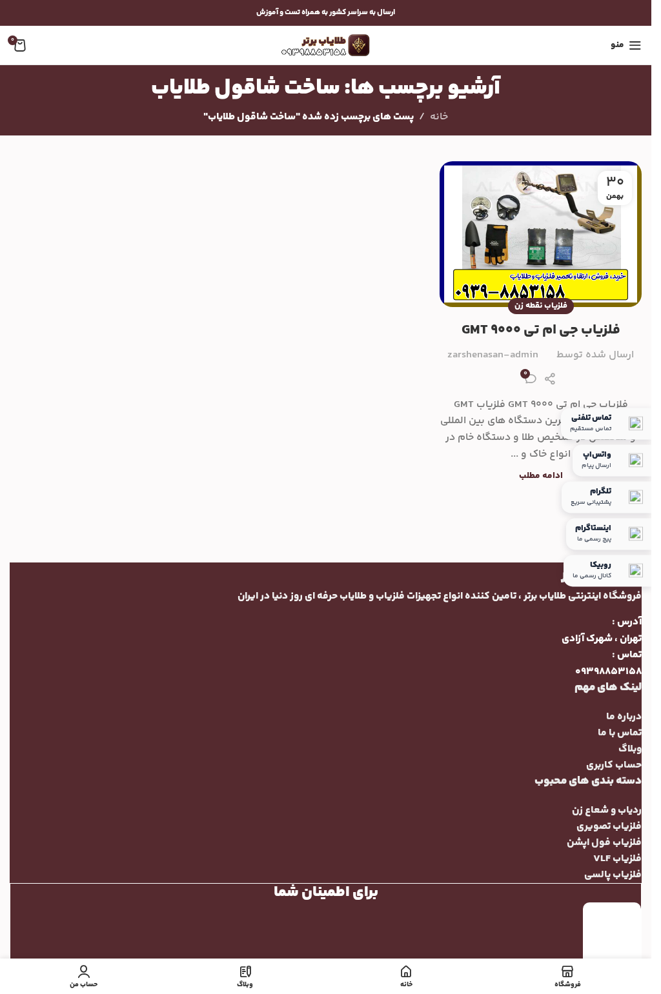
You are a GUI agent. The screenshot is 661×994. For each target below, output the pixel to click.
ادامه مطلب (541, 476)
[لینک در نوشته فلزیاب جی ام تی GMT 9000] (541, 234)
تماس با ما (620, 733)
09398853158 (608, 672)
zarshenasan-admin (492, 355)
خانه (439, 117)
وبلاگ (630, 749)
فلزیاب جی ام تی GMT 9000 (541, 330)
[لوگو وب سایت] (326, 45)
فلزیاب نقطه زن (540, 305)
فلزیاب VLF (617, 859)
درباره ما (624, 717)
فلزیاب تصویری (609, 827)
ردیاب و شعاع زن (607, 810)
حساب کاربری (614, 765)
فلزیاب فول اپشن (604, 843)
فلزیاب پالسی (613, 875)
